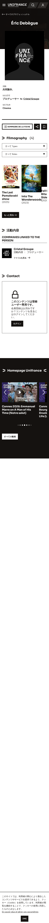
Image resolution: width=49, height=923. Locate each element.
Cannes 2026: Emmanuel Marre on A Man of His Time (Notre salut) (18, 410)
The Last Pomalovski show (10, 196)
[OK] (25, 918)
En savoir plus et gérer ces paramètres (20, 911)
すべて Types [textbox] (11, 146)
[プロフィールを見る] (42, 5)
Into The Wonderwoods (32, 198)
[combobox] (24, 146)
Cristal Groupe (31, 98)
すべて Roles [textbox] (11, 154)
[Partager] (37, 127)
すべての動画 (10, 436)
